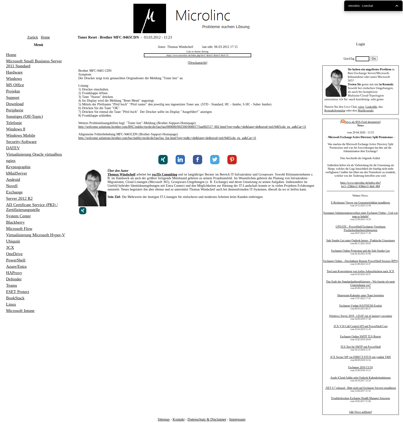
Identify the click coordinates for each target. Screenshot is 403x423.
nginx (11, 160)
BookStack (15, 298)
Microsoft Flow (19, 228)
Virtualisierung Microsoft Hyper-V (35, 235)
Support (12, 97)
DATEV (13, 148)
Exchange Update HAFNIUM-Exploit (360, 305)
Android (13, 179)
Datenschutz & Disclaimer (207, 419)
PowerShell (15, 260)
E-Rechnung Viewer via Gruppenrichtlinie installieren (360, 202)
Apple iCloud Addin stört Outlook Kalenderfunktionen (360, 377)
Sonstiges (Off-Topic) (24, 116)
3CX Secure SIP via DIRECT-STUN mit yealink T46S (360, 357)
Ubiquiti (13, 241)
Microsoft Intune (20, 310)
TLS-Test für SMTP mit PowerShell (360, 346)
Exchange (14, 192)
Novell (11, 185)
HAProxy (14, 272)
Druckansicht (197, 63)
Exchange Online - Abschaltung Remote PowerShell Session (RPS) (360, 261)
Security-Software (21, 141)
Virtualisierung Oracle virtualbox (34, 154)
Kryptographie (18, 167)
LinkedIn (371, 106)
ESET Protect (17, 291)
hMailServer (16, 173)
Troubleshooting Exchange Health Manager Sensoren (360, 398)
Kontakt (178, 419)
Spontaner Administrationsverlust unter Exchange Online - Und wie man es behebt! (360, 214)
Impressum (237, 419)
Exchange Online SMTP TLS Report (360, 336)
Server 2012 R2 (19, 198)
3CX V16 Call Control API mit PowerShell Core (361, 326)
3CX (10, 247)
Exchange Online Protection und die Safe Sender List (360, 250)
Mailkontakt (366, 110)
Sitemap (164, 419)
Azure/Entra (16, 266)
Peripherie (14, 110)
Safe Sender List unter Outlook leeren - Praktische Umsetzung (360, 240)
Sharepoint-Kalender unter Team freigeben (360, 295)
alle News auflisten (360, 412)
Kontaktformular (334, 110)
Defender (14, 279)
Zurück (32, 37)
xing (361, 106)
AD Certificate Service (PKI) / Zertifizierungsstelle (32, 207)
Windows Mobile (20, 135)
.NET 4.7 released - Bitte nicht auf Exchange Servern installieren (360, 388)
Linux (11, 304)
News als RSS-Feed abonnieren (362, 122)
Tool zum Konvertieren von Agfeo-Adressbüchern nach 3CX (360, 271)
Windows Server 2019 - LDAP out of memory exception (360, 316)
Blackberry (15, 222)
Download (15, 103)
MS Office (15, 84)
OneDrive (14, 253)
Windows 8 (15, 129)
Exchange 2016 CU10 (360, 367)
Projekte (13, 91)
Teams (11, 285)
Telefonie (14, 122)
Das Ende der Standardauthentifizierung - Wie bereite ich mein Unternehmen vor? (360, 283)
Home (45, 37)
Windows (14, 78)
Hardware (14, 72)
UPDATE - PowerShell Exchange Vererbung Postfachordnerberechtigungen (361, 228)
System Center (18, 216)
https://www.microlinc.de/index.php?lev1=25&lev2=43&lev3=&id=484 (360, 184)
